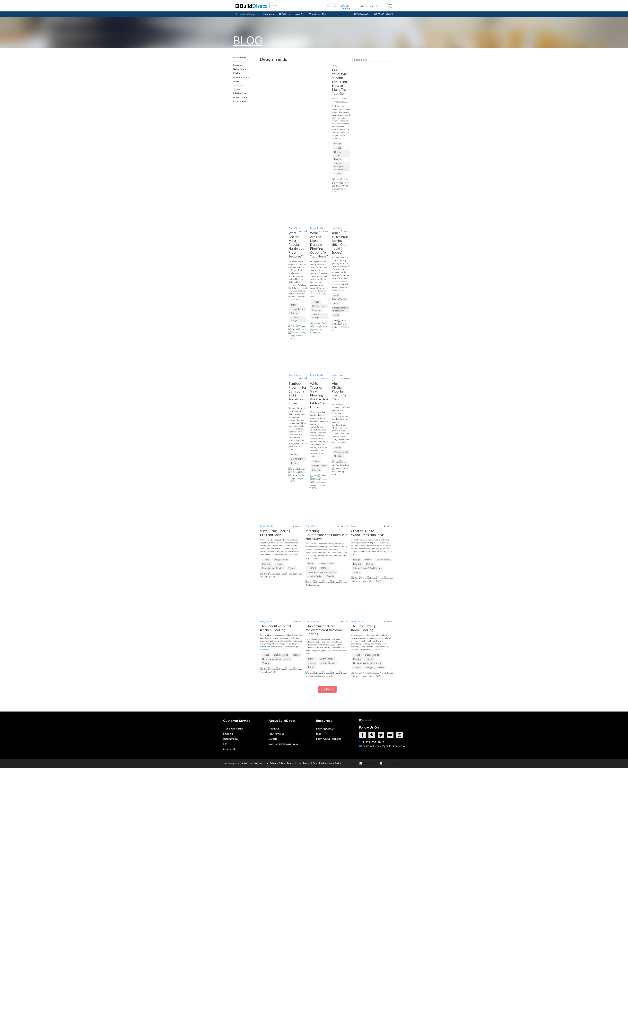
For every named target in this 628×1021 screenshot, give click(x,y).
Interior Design (241, 93)
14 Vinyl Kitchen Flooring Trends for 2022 (339, 389)
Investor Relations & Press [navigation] (283, 743)
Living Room (239, 69)
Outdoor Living (241, 77)
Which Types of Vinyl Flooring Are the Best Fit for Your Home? (319, 395)
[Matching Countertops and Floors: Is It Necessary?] (326, 496)
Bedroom (238, 65)
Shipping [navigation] (228, 733)
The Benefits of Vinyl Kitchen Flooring (275, 628)
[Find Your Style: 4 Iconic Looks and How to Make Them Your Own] (308, 82)
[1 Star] (336, 179)
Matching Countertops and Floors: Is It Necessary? (326, 535)
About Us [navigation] (274, 728)
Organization (240, 97)
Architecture (240, 101)
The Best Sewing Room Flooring (363, 628)
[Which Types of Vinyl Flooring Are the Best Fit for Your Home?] (319, 352)
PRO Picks (284, 14)
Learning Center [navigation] (325, 728)
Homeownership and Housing (340, 309)
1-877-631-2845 (383, 14)
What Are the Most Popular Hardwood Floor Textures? (296, 244)
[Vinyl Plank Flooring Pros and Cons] (281, 515)
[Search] (393, 59)
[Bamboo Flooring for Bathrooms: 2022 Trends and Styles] (297, 352)
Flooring (295, 313)
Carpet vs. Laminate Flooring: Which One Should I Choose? (339, 242)
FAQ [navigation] (225, 743)
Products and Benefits (272, 568)
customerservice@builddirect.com (384, 746)
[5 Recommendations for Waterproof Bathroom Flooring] (326, 591)
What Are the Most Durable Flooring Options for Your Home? (319, 244)
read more (336, 138)
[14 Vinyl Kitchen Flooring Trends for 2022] (341, 352)
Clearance (268, 14)
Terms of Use (294, 763)
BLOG (248, 40)
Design (335, 65)
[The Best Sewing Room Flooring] (372, 591)
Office (236, 81)
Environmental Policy (330, 763)
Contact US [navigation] (229, 748)
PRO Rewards (361, 14)
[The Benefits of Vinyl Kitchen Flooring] (281, 611)
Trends (236, 89)
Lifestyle (369, 667)
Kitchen (237, 73)
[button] (391, 5)
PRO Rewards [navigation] (276, 733)
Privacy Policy (277, 763)
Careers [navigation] (273, 738)
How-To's (300, 14)
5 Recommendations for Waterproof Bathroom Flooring (324, 630)
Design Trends (337, 153)
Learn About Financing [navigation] (328, 738)
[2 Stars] (344, 179)
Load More (327, 689)
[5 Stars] (336, 185)
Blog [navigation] (319, 733)
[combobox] (300, 5)
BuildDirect (342, 101)
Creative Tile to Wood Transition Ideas (367, 533)
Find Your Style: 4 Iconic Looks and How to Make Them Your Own (340, 81)
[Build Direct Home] (365, 722)
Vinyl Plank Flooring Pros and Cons (275, 533)
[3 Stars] (336, 182)
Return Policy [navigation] (230, 738)
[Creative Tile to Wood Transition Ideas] (372, 496)
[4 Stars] (344, 182)
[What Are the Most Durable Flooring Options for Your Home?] (319, 205)
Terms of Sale (310, 763)
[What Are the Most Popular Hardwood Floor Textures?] (297, 205)
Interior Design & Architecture (340, 166)
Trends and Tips (317, 14)
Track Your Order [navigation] (233, 728)
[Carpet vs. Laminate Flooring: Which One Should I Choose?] (341, 204)
